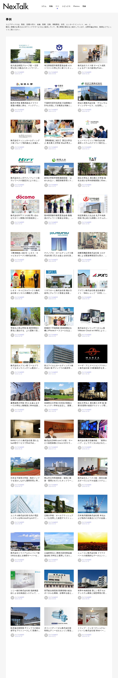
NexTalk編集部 (19, 72)
